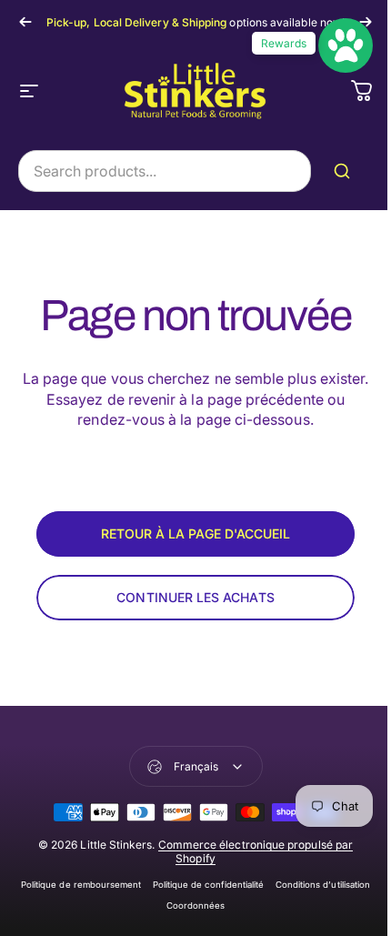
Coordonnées (196, 906)
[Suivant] (366, 22)
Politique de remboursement (81, 885)
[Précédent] (25, 22)
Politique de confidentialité (209, 885)
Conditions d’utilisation (323, 885)
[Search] (345, 171)
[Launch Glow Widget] (345, 45)
